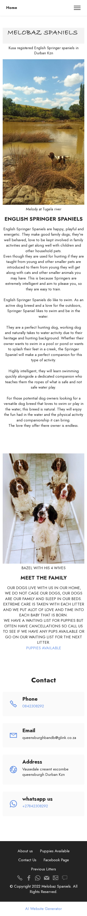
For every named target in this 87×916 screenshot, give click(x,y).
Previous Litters (43, 869)
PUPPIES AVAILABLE (43, 648)
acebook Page (57, 860)
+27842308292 (35, 806)
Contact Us (27, 860)
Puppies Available (55, 851)
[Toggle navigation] (77, 8)
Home (11, 8)
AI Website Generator (43, 909)
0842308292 (33, 706)
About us (25, 851)
